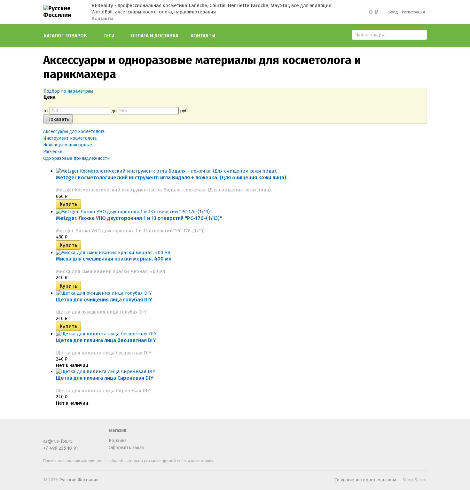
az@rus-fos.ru (58, 441)
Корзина (118, 440)
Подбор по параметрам (68, 91)
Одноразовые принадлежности (76, 158)
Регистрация (413, 12)
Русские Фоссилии (78, 480)
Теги (108, 36)
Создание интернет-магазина (365, 480)
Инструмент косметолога (70, 138)
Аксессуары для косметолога (74, 131)
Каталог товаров (65, 36)
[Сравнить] (85, 204)
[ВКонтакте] (68, 433)
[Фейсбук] (47, 433)
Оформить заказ (126, 447)
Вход (393, 12)
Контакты (102, 18)
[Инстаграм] (78, 433)
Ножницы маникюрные (67, 145)
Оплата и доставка (154, 36)
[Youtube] (89, 433)
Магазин (117, 430)
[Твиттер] (57, 433)
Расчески (52, 151)
